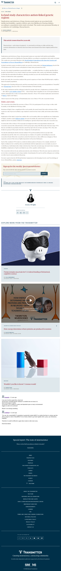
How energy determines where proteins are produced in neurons (27, 329)
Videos (31, 470)
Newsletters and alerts (30, 499)
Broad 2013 (21, 182)
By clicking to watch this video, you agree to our (30, 309)
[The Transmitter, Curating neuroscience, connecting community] (13, 2)
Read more (30, 447)
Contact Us (30, 527)
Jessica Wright (7, 30)
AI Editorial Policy (30, 519)
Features (30, 460)
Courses (30, 480)
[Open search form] (55, 2)
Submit (44, 173)
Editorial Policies (30, 516)
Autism (16, 182)
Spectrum (8, 11)
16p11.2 (5, 95)
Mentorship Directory (30, 504)
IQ (47, 182)
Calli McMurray (10, 277)
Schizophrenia (7, 183)
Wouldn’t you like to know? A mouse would (20, 384)
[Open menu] (59, 2)
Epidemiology (39, 182)
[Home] (30, 552)
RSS (31, 511)
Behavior (6, 380)
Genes (44, 182)
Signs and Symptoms (16, 183)
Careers (30, 509)
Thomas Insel (7, 86)
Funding (6, 268)
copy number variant (15, 91)
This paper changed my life (30, 465)
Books (30, 473)
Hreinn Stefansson (47, 65)
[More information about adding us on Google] (21, 8)
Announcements (30, 506)
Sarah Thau (8, 387)
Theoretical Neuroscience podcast (12, 325)
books (30, 475)
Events (30, 478)
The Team (30, 494)
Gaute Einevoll (9, 332)
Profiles (30, 463)
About (30, 491)
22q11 (13, 182)
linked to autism (20, 118)
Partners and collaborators (30, 496)
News (2, 11)
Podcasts (30, 468)
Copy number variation (30, 182)
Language (50, 182)
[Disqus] (30, 414)
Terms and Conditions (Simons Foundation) (30, 514)
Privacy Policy (30, 522)
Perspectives (30, 458)
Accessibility (30, 524)
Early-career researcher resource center (30, 501)
